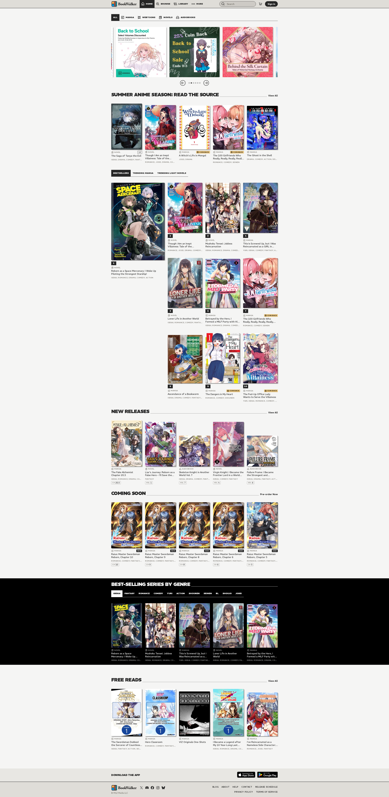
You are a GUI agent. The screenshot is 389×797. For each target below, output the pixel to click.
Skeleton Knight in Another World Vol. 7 (194, 474)
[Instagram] (158, 788)
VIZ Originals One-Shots (192, 742)
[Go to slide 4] (195, 83)
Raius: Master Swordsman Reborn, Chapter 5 (261, 556)
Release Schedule (266, 787)
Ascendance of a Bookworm (183, 394)
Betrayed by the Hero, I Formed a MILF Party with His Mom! (222, 320)
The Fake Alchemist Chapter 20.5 (122, 474)
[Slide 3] (248, 52)
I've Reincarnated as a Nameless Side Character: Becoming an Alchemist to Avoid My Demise (261, 744)
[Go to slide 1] (189, 83)
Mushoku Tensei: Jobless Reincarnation (218, 245)
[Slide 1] (141, 52)
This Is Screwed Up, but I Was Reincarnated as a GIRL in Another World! (259, 245)
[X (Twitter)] (141, 788)
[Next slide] (206, 83)
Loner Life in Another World (183, 318)
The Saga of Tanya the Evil (126, 155)
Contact (246, 787)
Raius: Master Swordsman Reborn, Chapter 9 (159, 556)
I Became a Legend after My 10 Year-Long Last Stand (227, 744)
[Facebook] (152, 788)
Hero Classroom (153, 742)
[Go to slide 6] (199, 83)
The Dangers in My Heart (219, 394)
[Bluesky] (163, 788)
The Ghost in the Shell (259, 155)
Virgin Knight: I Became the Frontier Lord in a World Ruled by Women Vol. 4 (228, 474)
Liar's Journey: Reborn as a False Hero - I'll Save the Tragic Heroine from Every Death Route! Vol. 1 (160, 474)
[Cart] (260, 4)
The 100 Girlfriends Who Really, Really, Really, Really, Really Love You (228, 157)
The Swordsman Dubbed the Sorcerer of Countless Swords (125, 744)
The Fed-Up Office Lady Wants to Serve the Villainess (259, 396)
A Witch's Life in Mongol (192, 155)
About (225, 787)
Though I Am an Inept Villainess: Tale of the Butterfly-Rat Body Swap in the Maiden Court (159, 157)
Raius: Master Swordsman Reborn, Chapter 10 (125, 556)
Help (235, 787)
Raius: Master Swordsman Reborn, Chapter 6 (227, 556)
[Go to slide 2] (191, 83)
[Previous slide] (183, 83)
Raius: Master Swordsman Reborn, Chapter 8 (193, 556)
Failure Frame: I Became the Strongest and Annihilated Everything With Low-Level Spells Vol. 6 (262, 474)
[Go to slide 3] (193, 83)
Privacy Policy (243, 792)
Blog (215, 787)
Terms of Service (267, 792)
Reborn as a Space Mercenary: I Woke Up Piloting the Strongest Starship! (133, 272)
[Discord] (147, 788)
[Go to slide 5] (197, 83)
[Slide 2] (194, 52)
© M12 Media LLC (119, 793)
